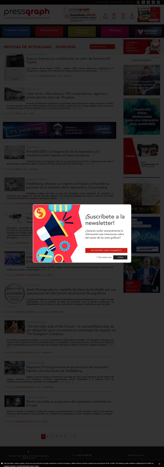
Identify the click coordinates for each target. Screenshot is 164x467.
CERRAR (120, 257)
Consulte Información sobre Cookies (27, 466)
